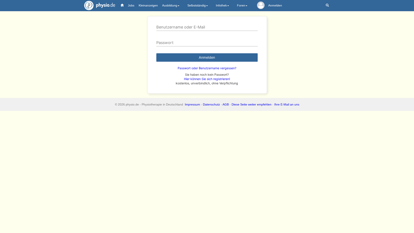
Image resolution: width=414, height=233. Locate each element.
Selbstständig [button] (196, 5)
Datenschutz (211, 104)
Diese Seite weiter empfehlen (251, 104)
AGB (226, 104)
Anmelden (275, 5)
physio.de (99, 5)
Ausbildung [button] (169, 5)
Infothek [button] (221, 5)
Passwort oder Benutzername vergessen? (207, 68)
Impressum (192, 104)
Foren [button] (241, 5)
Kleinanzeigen (148, 5)
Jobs (131, 5)
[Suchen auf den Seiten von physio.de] (328, 5)
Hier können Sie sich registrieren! (207, 79)
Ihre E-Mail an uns (286, 104)
